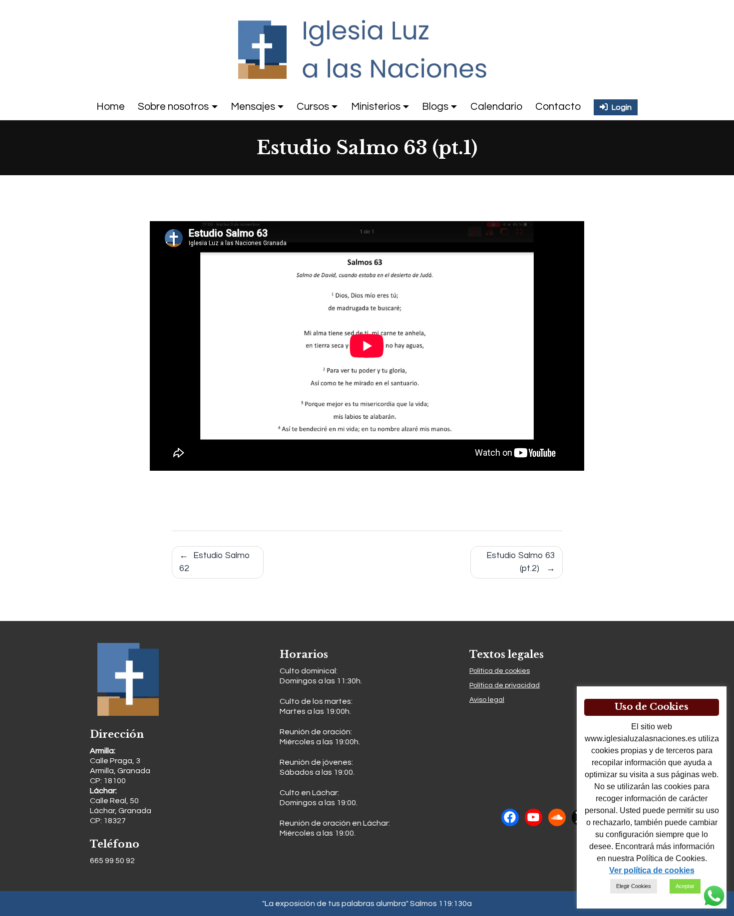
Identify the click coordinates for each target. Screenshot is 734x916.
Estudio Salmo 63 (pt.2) (520, 562)
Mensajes (253, 106)
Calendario (496, 106)
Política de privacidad (504, 685)
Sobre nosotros (173, 106)
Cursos (313, 106)
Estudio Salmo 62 (214, 562)
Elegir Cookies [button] (633, 886)
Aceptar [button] (685, 886)
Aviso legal (486, 699)
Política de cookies (499, 670)
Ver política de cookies (652, 870)
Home (110, 106)
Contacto (558, 106)
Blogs (435, 106)
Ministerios (375, 106)
